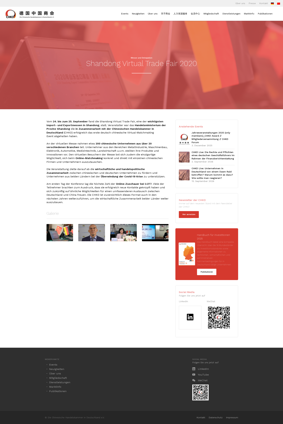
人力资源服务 (180, 13)
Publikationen (265, 13)
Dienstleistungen (231, 13)
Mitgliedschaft (211, 13)
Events (124, 13)
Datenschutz (216, 417)
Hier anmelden (188, 214)
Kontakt (263, 3)
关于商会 (165, 13)
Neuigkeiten (138, 13)
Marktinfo (249, 13)
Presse (252, 3)
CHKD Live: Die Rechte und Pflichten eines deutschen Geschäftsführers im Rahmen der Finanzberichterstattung (213, 155)
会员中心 (195, 13)
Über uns (240, 3)
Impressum (232, 417)
